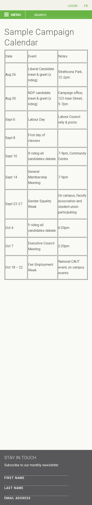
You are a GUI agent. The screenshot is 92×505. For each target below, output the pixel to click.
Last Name (13, 488)
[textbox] (59, 14)
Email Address (17, 498)
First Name (14, 478)
